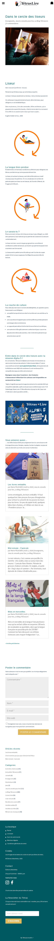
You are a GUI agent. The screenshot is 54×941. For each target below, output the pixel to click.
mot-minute (9, 799)
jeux (6, 785)
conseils (8, 775)
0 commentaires (12, 23)
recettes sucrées (10, 808)
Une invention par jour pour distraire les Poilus (19, 756)
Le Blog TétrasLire (41, 21)
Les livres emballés (17, 484)
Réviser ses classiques (12, 812)
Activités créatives (11, 769)
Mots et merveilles (16, 612)
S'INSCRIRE (13, 921)
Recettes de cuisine (11, 802)
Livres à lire (9, 795)
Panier (9, 830)
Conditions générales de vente (16, 843)
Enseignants (10, 21)
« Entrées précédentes (12, 643)
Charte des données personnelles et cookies (19, 890)
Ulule (18, 380)
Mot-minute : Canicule (18, 548)
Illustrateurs (9, 782)
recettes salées (10, 805)
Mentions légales (12, 840)
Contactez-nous (11, 878)
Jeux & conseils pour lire (24, 21)
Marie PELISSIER (17, 487)
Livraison (10, 834)
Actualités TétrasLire (12, 772)
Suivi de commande (13, 837)
